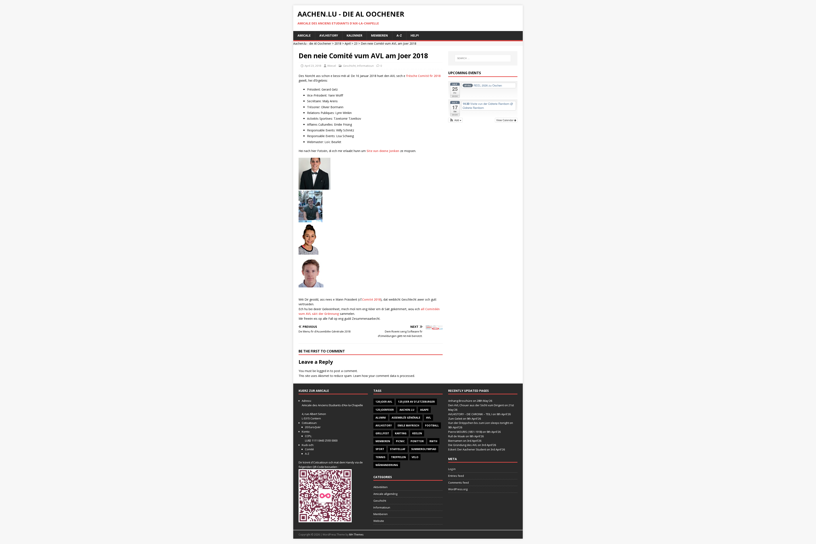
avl (428, 417)
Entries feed (456, 476)
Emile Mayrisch (408, 425)
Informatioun (365, 66)
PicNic (400, 441)
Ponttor (417, 441)
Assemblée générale (406, 417)
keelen (417, 433)
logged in (323, 371)
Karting (401, 433)
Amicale (304, 35)
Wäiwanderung (386, 465)
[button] (455, 120)
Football (432, 425)
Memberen (379, 35)
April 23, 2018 (313, 66)
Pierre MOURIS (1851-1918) (465, 432)
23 (355, 43)
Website (378, 521)
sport (379, 449)
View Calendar (505, 120)
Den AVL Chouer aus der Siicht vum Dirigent (476, 405)
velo (415, 457)
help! (415, 35)
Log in (452, 469)
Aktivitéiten (380, 487)
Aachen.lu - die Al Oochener (312, 43)
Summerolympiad (423, 449)
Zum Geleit (455, 418)
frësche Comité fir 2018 (423, 76)
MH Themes (356, 534)
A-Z (399, 35)
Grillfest (382, 433)
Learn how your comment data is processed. (384, 376)
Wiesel (331, 66)
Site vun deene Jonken (383, 151)
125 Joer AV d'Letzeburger (416, 401)
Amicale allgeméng (385, 494)
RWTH (433, 441)
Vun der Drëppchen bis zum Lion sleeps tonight (478, 423)
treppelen (398, 457)
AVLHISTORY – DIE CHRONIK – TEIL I (470, 414)
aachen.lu (407, 410)
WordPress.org (458, 489)
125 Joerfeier (384, 410)
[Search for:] (483, 58)
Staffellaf (397, 449)
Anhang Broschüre (460, 401)
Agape (424, 410)
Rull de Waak (456, 436)
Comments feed (458, 482)
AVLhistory (328, 35)
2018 (337, 43)
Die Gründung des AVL (462, 445)
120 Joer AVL (383, 401)
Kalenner (354, 35)
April (348, 43)
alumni (380, 417)
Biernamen (455, 441)
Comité (309, 449)
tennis (380, 457)
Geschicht (349, 66)
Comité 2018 (371, 299)
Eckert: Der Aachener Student (467, 449)
